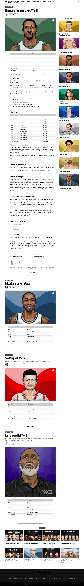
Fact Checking (54, 578)
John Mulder (12, 14)
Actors (28, 1)
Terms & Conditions (71, 578)
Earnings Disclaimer (33, 578)
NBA (38, 1)
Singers (49, 1)
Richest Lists (55, 1)
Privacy (60, 578)
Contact (26, 578)
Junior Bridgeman (17, 224)
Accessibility (15, 578)
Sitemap (64, 578)
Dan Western (12, 287)
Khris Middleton (16, 226)
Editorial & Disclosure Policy (44, 578)
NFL (41, 1)
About (10, 578)
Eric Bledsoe (16, 228)
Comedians (34, 1)
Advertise (21, 578)
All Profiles (23, 1)
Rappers (44, 1)
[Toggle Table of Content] (43, 74)
